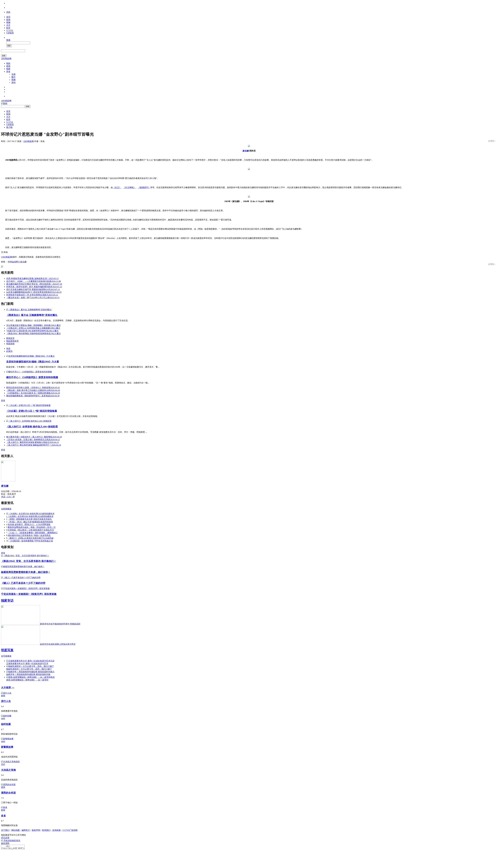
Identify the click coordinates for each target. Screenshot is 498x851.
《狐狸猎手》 (144, 187)
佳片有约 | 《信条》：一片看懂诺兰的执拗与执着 (33, 281)
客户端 (9, 127)
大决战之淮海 (8, 770)
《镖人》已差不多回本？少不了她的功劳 (23, 583)
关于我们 (5, 830)
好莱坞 (9, 351)
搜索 (8, 40)
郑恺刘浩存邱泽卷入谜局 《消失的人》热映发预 (33, 387)
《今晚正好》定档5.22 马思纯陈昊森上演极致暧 (33, 328)
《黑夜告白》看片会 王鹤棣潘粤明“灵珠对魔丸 (31, 315)
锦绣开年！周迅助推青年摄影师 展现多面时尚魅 (28, 674)
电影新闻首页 (12, 341)
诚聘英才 (26, 830)
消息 (8, 12)
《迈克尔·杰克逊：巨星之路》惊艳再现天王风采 (33, 439)
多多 (3, 815)
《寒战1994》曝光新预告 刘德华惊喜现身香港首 (33, 333)
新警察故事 (7, 747)
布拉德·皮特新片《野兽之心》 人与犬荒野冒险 (29, 524)
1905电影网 (6, 58)
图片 (13, 77)
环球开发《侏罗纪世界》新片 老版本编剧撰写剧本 (34, 287)
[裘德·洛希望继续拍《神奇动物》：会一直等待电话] (30, 677)
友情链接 (56, 830)
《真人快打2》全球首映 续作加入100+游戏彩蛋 (32, 426)
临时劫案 (6, 724)
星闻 (8, 66)
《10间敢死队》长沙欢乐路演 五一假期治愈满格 (33, 393)
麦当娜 (246, 151)
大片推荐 (7, 687)
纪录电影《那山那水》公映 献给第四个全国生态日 (31, 530)
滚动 (13, 82)
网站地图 (15, 830)
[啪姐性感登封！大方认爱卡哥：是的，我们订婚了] (30, 666)
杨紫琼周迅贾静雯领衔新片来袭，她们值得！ (25, 572)
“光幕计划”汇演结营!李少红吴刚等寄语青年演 (32, 331)
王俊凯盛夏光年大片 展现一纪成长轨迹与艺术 (27, 663)
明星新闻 (10, 344)
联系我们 (46, 830)
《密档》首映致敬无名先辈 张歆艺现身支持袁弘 (30, 519)
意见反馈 (5, 838)
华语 (8, 348)
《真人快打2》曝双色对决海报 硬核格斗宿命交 (32, 442)
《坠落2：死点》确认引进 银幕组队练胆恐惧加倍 (30, 522)
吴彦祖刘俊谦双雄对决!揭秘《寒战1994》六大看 (32, 361)
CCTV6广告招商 (70, 830)
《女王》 (117, 187)
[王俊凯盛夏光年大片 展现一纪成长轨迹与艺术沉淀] (30, 661)
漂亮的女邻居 (8, 792)
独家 (8, 69)
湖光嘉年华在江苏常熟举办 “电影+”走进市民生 (29, 535)
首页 (8, 17)
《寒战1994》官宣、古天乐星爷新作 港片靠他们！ (28, 561)
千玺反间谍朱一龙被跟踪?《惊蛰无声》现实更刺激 (29, 594)
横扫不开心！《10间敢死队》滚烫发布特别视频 (32, 377)
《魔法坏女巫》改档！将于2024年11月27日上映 (32, 297)
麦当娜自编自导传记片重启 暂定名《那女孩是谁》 (34, 284)
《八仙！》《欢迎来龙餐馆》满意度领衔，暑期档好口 (33, 533)
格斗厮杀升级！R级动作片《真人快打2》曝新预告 (34, 437)
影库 (8, 28)
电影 (8, 63)
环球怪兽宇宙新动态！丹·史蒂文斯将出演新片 (32, 295)
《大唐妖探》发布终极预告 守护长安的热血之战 (31, 541)
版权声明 (36, 830)
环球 (10, 262)
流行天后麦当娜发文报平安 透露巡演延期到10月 (33, 289)
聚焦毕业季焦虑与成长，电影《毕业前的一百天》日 (32, 527)
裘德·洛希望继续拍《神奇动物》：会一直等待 (27, 680)
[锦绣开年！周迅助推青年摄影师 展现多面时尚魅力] (30, 672)
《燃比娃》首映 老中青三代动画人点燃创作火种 (33, 390)
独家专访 (7, 600)
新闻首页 (10, 338)
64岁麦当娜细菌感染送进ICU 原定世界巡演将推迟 (33, 292)
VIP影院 (10, 33)
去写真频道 (6, 656)
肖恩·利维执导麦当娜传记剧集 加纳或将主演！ (32, 278)
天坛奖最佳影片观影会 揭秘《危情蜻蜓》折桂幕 (33, 325)
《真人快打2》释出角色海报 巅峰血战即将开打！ (33, 445)
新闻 (8, 20)
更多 (8, 71)
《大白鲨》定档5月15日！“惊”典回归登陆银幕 (31, 411)
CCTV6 (9, 30)
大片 (8, 25)
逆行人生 (6, 701)
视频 (8, 22)
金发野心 (16, 262)
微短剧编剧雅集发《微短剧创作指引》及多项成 (32, 396)
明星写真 (7, 650)
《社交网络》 (129, 187)
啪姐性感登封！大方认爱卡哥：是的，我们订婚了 (29, 669)
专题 (13, 74)
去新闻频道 (6, 509)
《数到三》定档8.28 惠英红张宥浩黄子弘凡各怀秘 (30, 538)
